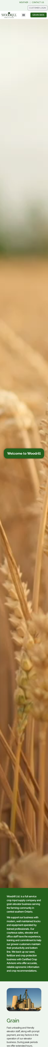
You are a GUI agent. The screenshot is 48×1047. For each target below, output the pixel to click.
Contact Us (38, 2)
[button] (23, 15)
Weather (23, 2)
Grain (13, 1020)
